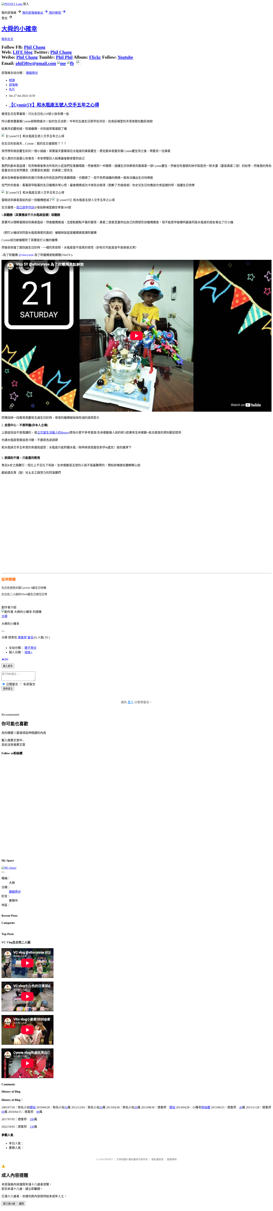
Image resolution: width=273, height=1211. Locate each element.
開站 (33, 1107)
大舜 (4, 616)
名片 (12, 89)
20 (101, 1107)
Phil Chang (34, 47)
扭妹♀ (29, 652)
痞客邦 (22, 637)
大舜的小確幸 (19, 28)
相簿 (12, 80)
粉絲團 (205, 1107)
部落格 (13, 84)
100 (32, 1119)
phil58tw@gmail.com (36, 63)
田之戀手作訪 (25, 207)
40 (240, 1107)
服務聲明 (172, 1159)
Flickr (95, 57)
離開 (21, 1203)
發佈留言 (8, 688)
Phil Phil (64, 57)
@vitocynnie (26, 254)
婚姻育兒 (32, 72)
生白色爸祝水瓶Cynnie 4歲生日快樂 (23, 587)
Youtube (125, 57)
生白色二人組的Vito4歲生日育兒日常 (24, 594)
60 (2, 1111)
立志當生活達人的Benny (53, 432)
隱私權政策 (157, 1159)
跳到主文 (7, 39)
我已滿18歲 (9, 1203)
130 (32, 1126)
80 (37, 1111)
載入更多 (8, 666)
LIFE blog (22, 52)
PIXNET (109, 1159)
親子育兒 (30, 647)
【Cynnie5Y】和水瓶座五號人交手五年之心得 (54, 104)
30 (135, 1107)
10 (66, 1107)
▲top (4, 658)
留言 (30, 637)
